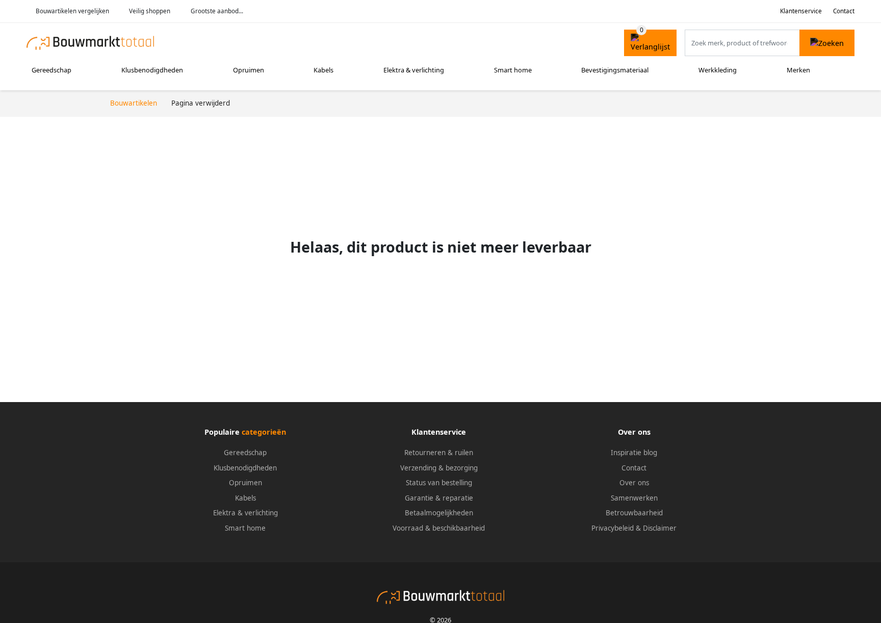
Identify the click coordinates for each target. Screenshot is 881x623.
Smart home (513, 69)
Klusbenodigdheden (152, 69)
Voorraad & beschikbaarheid (439, 528)
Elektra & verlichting (413, 69)
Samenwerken (634, 498)
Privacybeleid (612, 528)
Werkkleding (717, 69)
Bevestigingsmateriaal (615, 69)
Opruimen (248, 69)
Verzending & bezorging (439, 467)
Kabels (323, 69)
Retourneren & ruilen (438, 452)
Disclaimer (660, 528)
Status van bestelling (439, 482)
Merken (798, 69)
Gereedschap (51, 69)
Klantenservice (801, 11)
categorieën (264, 432)
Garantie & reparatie (439, 498)
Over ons (634, 482)
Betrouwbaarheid (634, 512)
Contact (843, 11)
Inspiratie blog (634, 452)
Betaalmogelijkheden (439, 512)
